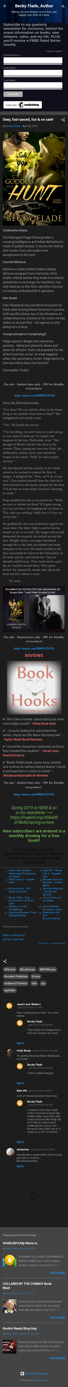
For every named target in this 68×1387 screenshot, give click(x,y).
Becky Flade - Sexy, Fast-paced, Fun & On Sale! (21, 900)
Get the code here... (14, 939)
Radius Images (41, 1380)
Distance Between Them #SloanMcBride (23, 914)
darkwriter (23, 1149)
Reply (20, 1043)
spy (43, 983)
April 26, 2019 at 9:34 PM (43, 1149)
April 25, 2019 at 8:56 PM (40, 1090)
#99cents (9, 969)
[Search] (63, 7)
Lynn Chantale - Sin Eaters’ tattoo (52, 908)
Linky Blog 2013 (58, 943)
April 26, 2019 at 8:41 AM (40, 1105)
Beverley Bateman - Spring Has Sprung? (53, 891)
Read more (57, 1273)
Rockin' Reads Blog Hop (20, 1328)
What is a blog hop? (14, 935)
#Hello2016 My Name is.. (21, 1243)
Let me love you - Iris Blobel (53, 899)
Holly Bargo (24, 1050)
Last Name (9, 80)
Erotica (36, 976)
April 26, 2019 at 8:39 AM (40, 1068)
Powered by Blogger (36, 1373)
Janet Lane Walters (29, 1004)
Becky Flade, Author (34, 5)
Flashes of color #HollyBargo (18, 908)
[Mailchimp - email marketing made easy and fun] (22, 107)
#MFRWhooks (48, 969)
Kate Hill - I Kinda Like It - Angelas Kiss (52, 873)
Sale (34, 983)
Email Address (12, 55)
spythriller (9, 990)
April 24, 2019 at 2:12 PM (30, 1007)
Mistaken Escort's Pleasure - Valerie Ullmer (53, 882)
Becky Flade (34, 1021)
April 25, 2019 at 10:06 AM (45, 1050)
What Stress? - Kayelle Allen (22, 881)
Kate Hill (22, 1090)
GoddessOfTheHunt (15, 983)
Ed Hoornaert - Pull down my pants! (19, 890)
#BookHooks (27, 969)
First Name (9, 68)
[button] (63, 120)
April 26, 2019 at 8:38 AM (40, 1024)
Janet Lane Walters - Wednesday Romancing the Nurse (22, 873)
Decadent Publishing (15, 976)
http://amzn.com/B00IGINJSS (34, 395)
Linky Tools (43, 943)
